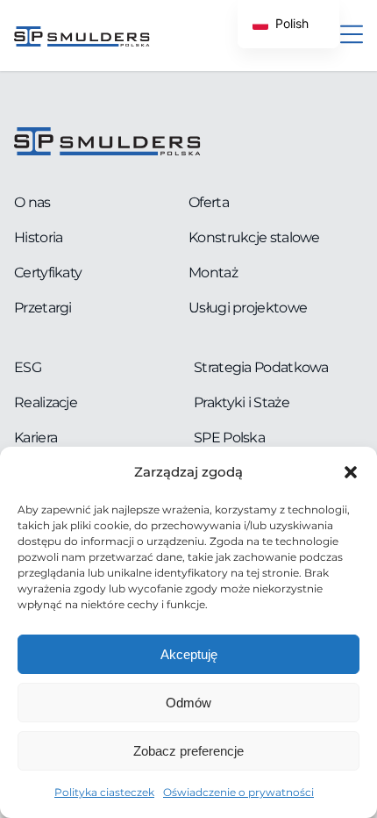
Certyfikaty (48, 272)
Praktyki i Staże (241, 402)
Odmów (188, 702)
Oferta (208, 202)
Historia (38, 237)
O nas (32, 202)
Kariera (35, 437)
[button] (350, 472)
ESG (27, 367)
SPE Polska (229, 437)
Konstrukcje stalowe (254, 237)
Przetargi (43, 307)
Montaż (213, 272)
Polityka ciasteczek (104, 792)
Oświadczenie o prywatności (238, 792)
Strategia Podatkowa (261, 367)
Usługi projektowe (247, 307)
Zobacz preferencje (188, 750)
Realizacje (45, 402)
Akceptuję (188, 654)
